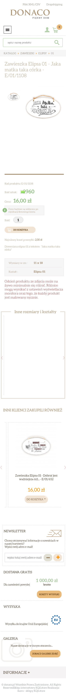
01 (52, 53)
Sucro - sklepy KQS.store (31, 690)
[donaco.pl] (33, 14)
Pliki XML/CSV (31, 4)
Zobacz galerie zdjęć (45, 653)
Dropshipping (54, 4)
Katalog (10, 53)
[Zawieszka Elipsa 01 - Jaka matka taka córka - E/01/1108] (43, 109)
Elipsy (42, 53)
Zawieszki (27, 53)
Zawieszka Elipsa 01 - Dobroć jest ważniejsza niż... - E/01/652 (36, 477)
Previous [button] (2, 358)
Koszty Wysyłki (49, 594)
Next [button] (64, 358)
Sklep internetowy (24, 687)
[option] (43, 109)
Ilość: (8, 220)
